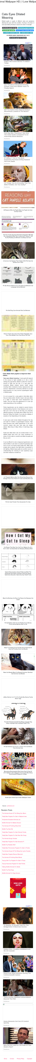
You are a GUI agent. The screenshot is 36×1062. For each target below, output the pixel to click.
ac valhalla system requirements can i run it (18, 35)
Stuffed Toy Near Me (7, 829)
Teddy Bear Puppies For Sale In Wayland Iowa (14, 816)
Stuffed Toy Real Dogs (8, 870)
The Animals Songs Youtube (9, 838)
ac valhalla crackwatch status (11, 33)
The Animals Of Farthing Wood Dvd (11, 826)
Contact (12, 1058)
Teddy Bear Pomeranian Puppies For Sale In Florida (16, 848)
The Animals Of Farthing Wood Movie (12, 857)
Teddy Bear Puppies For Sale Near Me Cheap (14, 835)
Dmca (5, 1058)
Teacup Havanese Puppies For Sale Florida (13, 863)
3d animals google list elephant (18, 38)
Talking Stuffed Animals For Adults (11, 867)
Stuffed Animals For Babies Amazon (11, 822)
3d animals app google (8, 30)
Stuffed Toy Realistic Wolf (8, 845)
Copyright (29, 1058)
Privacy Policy (20, 1058)
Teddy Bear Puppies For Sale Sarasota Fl (13, 841)
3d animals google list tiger (10, 28)
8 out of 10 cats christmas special (24, 30)
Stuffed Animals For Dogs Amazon (11, 873)
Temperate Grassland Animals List (11, 819)
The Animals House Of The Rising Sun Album (14, 813)
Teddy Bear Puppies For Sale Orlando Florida (14, 832)
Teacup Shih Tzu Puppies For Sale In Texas (13, 860)
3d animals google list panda (25, 28)
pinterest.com (10, 806)
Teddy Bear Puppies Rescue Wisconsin (12, 854)
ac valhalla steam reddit (26, 33)
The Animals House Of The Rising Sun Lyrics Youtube (16, 851)
